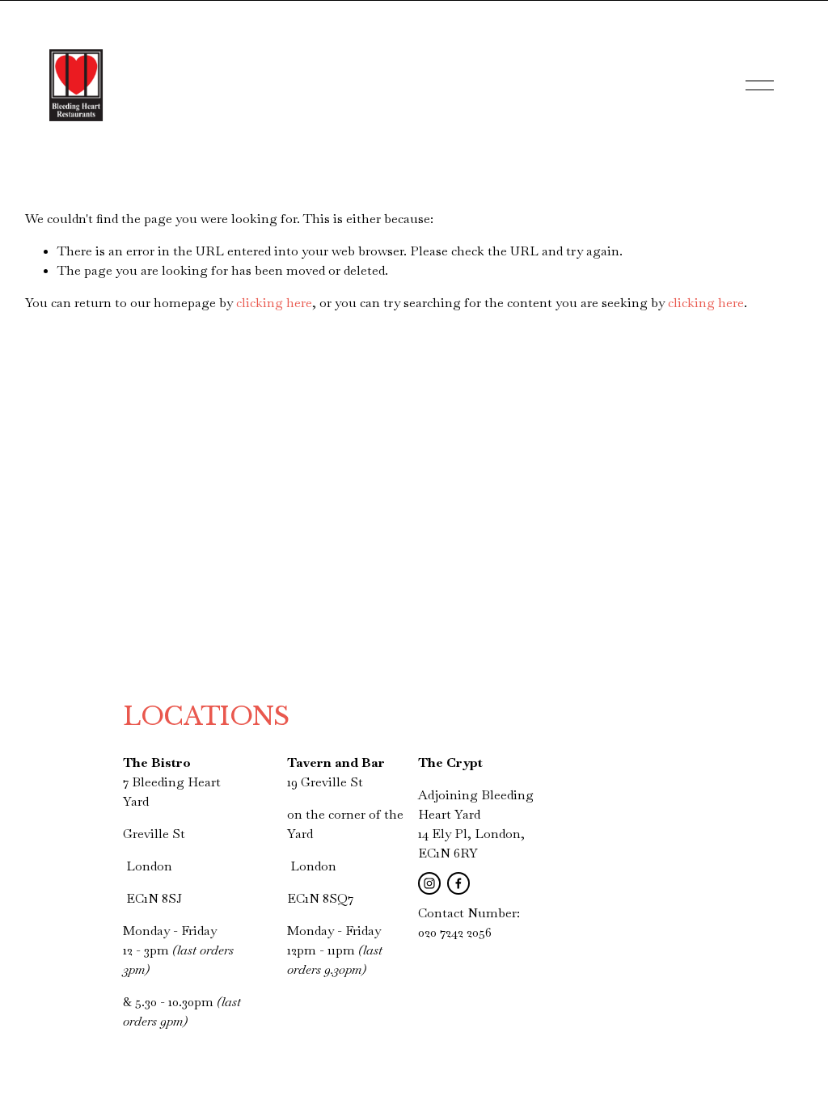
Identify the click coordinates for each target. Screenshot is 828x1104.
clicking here (274, 302)
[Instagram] (429, 883)
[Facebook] (458, 883)
